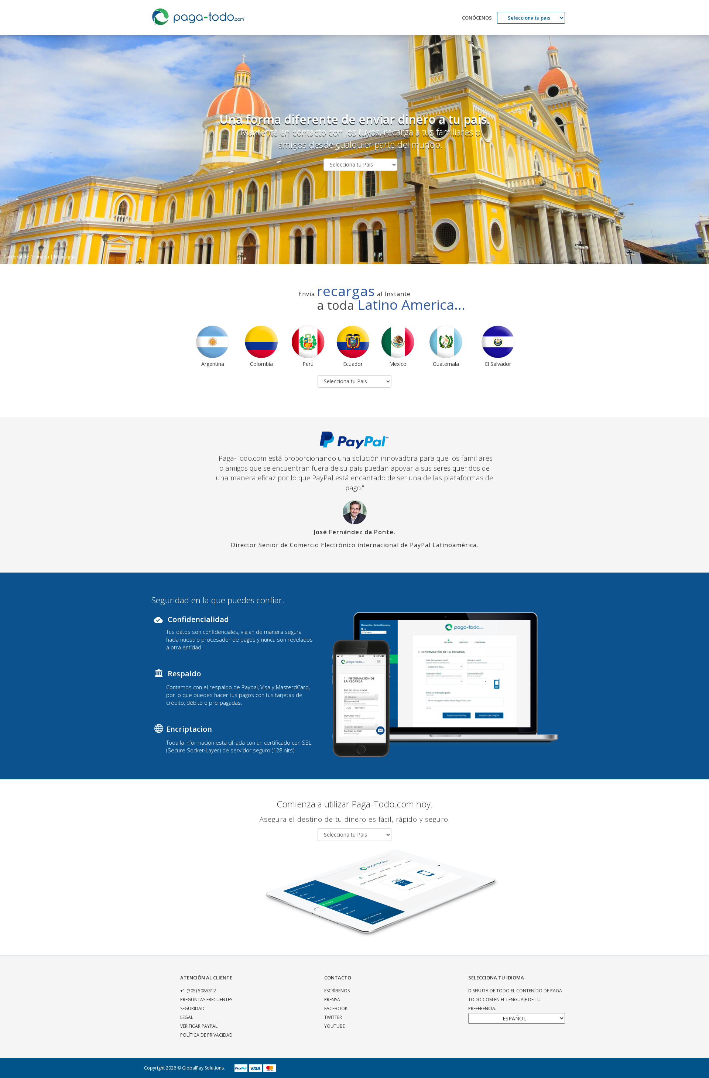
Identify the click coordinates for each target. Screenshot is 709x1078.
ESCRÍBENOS (337, 991)
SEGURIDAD (192, 1008)
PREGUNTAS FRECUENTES (206, 999)
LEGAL (186, 1017)
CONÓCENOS (477, 17)
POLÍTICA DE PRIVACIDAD (206, 1035)
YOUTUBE (334, 1026)
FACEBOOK (335, 1008)
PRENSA (332, 999)
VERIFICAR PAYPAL (199, 1026)
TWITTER (333, 1017)
